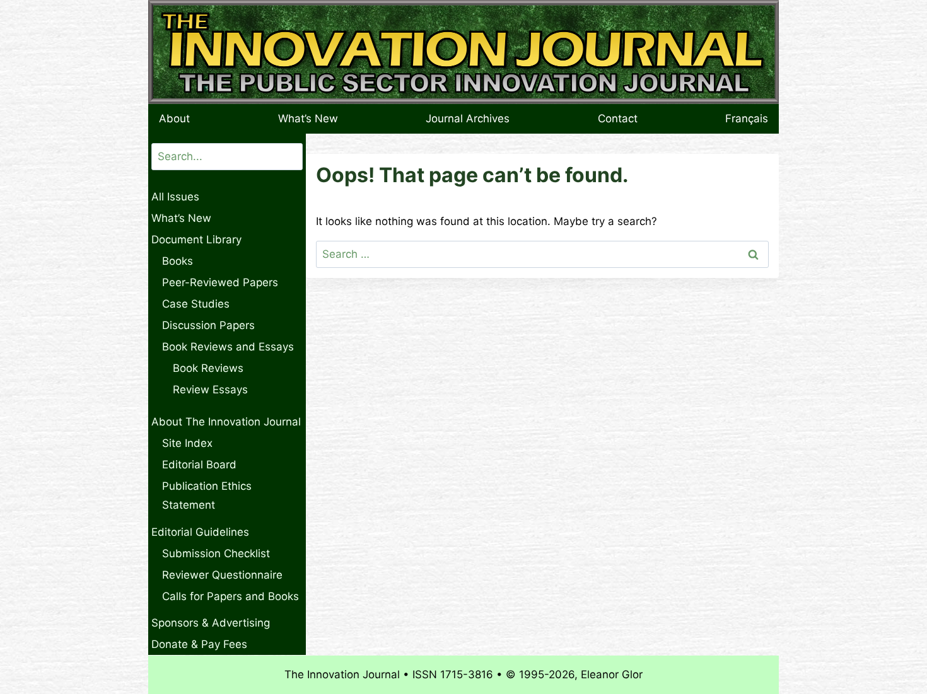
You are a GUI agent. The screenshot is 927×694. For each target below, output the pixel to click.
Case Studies (196, 304)
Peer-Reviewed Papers (220, 282)
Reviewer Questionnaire (222, 575)
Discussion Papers (208, 325)
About (174, 118)
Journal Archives (468, 118)
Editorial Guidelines (200, 532)
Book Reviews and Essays (228, 346)
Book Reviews (208, 368)
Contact (618, 118)
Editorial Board (199, 464)
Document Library (196, 239)
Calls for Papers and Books (230, 596)
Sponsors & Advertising (210, 622)
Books (177, 261)
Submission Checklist (216, 553)
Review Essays (210, 389)
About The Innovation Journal (226, 421)
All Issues (175, 196)
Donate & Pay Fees (199, 644)
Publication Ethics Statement (207, 496)
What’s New (308, 118)
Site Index (187, 443)
